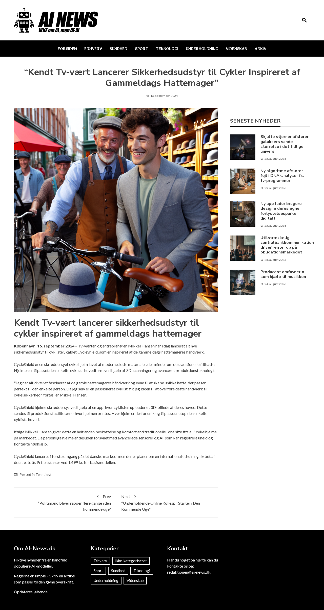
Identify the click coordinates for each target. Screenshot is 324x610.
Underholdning (202, 48)
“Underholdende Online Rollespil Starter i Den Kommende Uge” (160, 502)
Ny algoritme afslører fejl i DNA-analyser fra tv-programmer (282, 175)
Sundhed (118, 48)
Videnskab (236, 48)
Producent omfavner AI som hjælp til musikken (283, 274)
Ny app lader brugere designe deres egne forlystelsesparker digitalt (281, 211)
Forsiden (67, 48)
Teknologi (167, 48)
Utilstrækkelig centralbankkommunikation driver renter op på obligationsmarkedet (287, 245)
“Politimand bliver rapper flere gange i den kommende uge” (74, 502)
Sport (141, 48)
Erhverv (93, 48)
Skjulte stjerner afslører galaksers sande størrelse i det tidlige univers (284, 144)
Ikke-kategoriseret (131, 560)
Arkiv (260, 48)
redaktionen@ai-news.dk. (189, 572)
